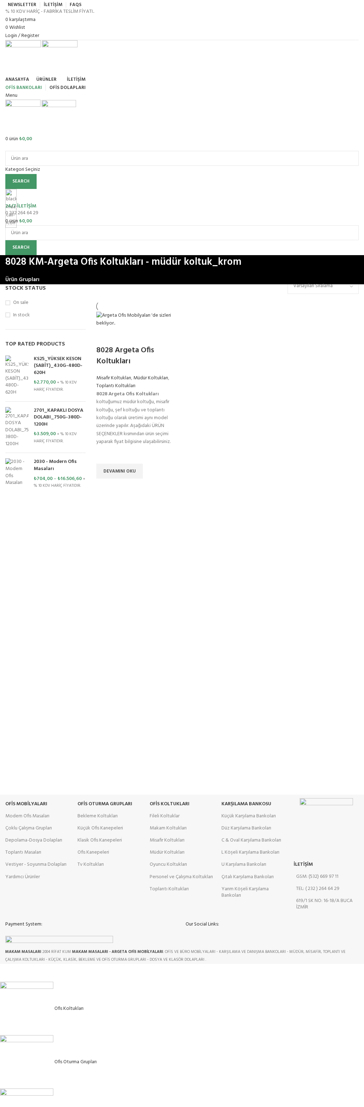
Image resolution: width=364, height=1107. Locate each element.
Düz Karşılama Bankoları (246, 828)
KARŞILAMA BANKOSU (246, 804)
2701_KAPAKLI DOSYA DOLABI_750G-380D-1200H (58, 417)
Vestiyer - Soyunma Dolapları (35, 864)
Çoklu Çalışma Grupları (28, 828)
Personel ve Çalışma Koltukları (181, 877)
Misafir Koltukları (113, 378)
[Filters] (9, 973)
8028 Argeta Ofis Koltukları (125, 356)
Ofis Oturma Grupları (104, 804)
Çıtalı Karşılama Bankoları (247, 877)
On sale (20, 302)
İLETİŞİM (303, 864)
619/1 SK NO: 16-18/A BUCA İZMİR (324, 904)
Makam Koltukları (168, 828)
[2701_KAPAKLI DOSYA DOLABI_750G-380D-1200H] (16, 427)
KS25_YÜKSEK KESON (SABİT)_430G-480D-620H (58, 365)
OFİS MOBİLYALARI (26, 804)
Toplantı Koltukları (115, 386)
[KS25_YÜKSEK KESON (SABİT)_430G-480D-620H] (16, 375)
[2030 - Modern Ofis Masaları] (16, 473)
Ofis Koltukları (169, 804)
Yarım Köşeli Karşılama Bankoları (245, 892)
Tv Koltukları (90, 864)
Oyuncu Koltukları (168, 864)
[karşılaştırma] (105, 336)
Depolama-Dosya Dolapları (33, 840)
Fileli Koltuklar (165, 816)
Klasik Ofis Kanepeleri (99, 840)
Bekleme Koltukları (97, 816)
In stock (21, 315)
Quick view (105, 487)
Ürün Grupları (22, 280)
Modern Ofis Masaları (27, 816)
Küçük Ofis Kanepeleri (100, 828)
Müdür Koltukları (150, 378)
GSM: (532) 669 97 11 (317, 877)
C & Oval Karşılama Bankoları (251, 840)
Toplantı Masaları (23, 852)
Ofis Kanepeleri (93, 852)
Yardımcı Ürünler (22, 877)
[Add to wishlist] (105, 455)
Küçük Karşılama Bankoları (248, 816)
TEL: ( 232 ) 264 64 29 (317, 889)
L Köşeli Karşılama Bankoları (250, 852)
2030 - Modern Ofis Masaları (55, 465)
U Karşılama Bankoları (243, 864)
